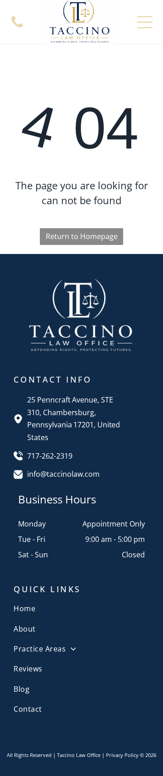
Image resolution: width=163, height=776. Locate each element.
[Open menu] (145, 22)
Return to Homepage (82, 236)
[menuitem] (81, 608)
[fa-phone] (17, 27)
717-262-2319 (49, 456)
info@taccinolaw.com (63, 474)
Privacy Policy (122, 755)
